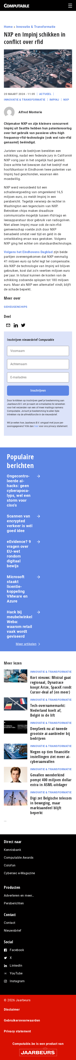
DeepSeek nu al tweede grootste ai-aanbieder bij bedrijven (50, 733)
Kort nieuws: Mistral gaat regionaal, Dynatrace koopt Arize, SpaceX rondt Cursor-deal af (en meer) (51, 685)
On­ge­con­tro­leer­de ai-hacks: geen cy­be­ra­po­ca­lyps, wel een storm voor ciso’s (19, 491)
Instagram (17, 981)
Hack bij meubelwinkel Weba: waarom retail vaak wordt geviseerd (19, 624)
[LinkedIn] (15, 325)
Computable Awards (19, 857)
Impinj (54, 99)
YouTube (16, 973)
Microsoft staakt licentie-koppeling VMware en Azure (17, 588)
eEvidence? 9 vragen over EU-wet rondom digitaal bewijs (19, 553)
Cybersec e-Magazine (19, 873)
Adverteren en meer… (19, 895)
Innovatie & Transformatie (36, 27)
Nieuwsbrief (12, 930)
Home (8, 27)
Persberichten (14, 903)
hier (36, 426)
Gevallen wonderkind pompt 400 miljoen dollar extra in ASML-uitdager (51, 779)
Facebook (17, 950)
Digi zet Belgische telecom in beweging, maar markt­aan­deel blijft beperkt (51, 805)
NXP (66, 99)
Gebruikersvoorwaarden (22, 1020)
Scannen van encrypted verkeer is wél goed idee (19, 523)
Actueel (45, 94)
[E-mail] (8, 325)
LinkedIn (16, 965)
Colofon (10, 865)
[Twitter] (23, 325)
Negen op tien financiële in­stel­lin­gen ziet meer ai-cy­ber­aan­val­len (50, 756)
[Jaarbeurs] (38, 1050)
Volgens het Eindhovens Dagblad (28, 252)
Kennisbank (12, 850)
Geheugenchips (15, 306)
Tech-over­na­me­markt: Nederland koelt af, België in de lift (47, 710)
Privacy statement (17, 1031)
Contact (9, 923)
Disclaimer (12, 1009)
